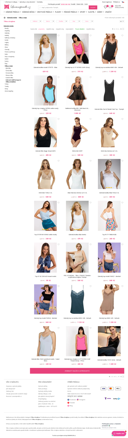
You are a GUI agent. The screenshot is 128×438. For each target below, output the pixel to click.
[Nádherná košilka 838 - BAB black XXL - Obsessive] (77, 90)
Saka (6, 54)
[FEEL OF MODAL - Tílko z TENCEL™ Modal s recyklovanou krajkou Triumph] (77, 258)
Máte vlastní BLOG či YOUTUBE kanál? (79, 394)
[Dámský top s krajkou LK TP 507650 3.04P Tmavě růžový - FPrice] (77, 341)
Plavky (58, 12)
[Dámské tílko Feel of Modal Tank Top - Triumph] (109, 90)
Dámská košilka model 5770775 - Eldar (45, 67)
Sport (82, 12)
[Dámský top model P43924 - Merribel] (45, 299)
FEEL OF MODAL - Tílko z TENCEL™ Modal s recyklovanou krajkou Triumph (77, 276)
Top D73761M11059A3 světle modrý (45, 234)
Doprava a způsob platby (13, 386)
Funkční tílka (9, 78)
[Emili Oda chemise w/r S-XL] (109, 132)
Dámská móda (28, 12)
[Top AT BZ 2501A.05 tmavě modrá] (45, 258)
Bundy (7, 28)
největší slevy (90, 29)
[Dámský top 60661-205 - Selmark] (109, 299)
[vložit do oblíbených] (58, 36)
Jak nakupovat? (10, 389)
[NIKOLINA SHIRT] (77, 132)
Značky (108, 12)
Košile (6, 40)
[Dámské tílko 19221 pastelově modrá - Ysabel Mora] (45, 341)
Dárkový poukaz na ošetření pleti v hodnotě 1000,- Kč (46, 402)
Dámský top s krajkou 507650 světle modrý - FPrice (45, 109)
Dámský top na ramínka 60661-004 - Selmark (109, 67)
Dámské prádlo (12, 12)
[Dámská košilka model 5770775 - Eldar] (45, 49)
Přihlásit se (116, 2)
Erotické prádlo (44, 12)
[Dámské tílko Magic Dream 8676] (45, 132)
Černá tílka (9, 70)
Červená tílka (9, 73)
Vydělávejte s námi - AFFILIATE (47, 406)
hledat (93, 7)
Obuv (6, 47)
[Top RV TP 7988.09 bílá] (109, 216)
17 (118, 376)
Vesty (6, 89)
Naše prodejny (42, 389)
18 (121, 29)
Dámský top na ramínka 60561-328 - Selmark (77, 318)
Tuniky (7, 86)
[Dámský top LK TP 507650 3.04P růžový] (77, 49)
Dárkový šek (10, 391)
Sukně (6, 59)
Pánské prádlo (70, 12)
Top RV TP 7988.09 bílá (109, 234)
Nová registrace (107, 2)
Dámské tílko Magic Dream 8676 (45, 151)
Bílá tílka (8, 68)
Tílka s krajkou (11, 82)
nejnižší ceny (50, 29)
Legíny (7, 42)
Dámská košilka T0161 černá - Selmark (109, 360)
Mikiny (7, 45)
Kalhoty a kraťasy (10, 38)
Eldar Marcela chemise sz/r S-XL (77, 193)
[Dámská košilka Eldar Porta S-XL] (109, 174)
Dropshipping (42, 399)
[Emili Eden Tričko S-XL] (45, 174)
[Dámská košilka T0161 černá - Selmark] (109, 341)
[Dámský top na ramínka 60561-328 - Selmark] (77, 299)
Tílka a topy (9, 66)
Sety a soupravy (9, 56)
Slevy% (91, 12)
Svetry (6, 61)
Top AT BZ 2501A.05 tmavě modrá (45, 276)
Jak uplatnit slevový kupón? (46, 396)
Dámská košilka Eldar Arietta (77, 234)
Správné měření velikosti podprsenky (78, 389)
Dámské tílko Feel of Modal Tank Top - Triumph (109, 109)
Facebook (73, 400)
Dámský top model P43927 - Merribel (109, 276)
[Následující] (123, 29)
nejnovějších (69, 29)
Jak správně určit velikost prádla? (77, 386)
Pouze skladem (80, 29)
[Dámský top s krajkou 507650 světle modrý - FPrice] (45, 90)
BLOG (69, 391)
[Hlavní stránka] (5, 17)
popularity (42, 29)
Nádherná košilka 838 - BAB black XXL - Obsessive (77, 109)
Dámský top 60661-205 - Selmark (109, 318)
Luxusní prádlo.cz (17, 6)
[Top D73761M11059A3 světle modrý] (45, 216)
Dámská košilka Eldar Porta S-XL (109, 193)
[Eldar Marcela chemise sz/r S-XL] (77, 174)
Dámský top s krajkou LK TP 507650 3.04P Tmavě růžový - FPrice (77, 360)
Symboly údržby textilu (45, 391)
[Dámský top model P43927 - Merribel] (109, 258)
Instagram (82, 400)
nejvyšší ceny (60, 29)
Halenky (7, 33)
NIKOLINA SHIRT (77, 151)
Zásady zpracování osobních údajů (16, 394)
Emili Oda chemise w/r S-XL (109, 151)
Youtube (72, 403)
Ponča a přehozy (10, 52)
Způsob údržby (42, 386)
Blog (71, 406)
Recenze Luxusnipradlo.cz (14, 396)
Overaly (7, 49)
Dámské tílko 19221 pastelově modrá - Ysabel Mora (45, 360)
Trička (6, 84)
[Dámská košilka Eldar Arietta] (77, 216)
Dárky (99, 12)
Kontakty (40, 2)
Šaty (6, 63)
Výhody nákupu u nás (44, 394)
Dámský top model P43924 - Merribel (45, 318)
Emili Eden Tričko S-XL (45, 193)
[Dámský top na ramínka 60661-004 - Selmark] (109, 49)
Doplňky (7, 31)
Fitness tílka (9, 75)
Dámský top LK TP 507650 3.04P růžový (77, 67)
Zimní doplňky (9, 91)
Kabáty (7, 35)
